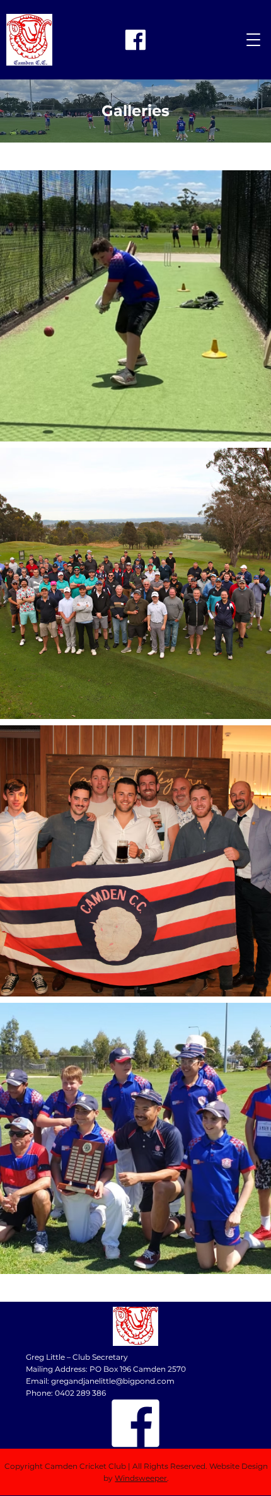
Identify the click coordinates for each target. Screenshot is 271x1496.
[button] (253, 39)
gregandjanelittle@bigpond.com (113, 1381)
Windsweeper (141, 1478)
